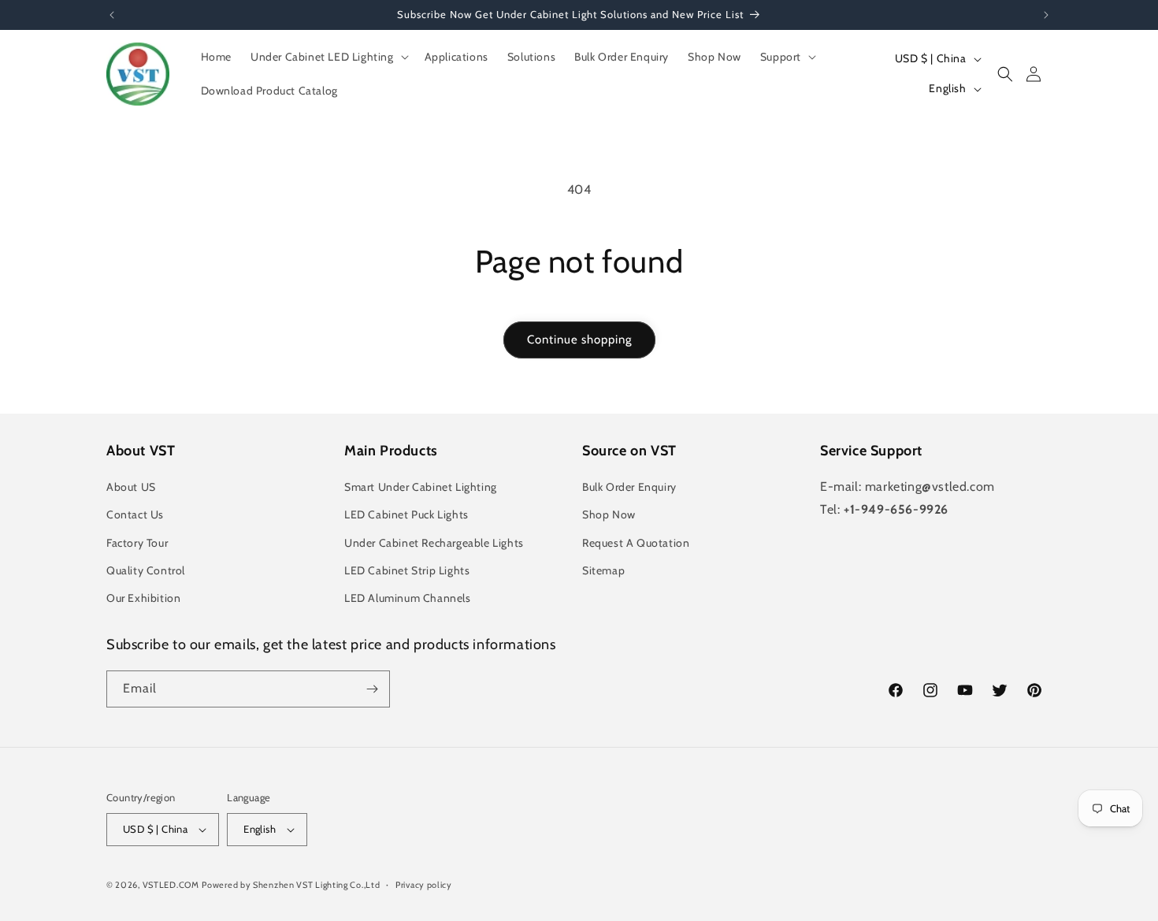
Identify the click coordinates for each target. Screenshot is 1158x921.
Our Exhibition (143, 598)
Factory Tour (137, 543)
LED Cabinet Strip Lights (407, 570)
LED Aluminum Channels (407, 598)
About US (131, 487)
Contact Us (135, 514)
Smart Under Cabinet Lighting (420, 487)
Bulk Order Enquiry (629, 487)
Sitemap (603, 570)
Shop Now (609, 514)
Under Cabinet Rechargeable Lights (434, 543)
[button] (328, 56)
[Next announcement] (1046, 15)
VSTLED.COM (171, 884)
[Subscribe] (371, 688)
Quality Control (145, 570)
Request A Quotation (635, 543)
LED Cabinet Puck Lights (406, 514)
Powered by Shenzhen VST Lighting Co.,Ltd (291, 884)
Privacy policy (423, 884)
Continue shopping (579, 339)
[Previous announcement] (112, 15)
